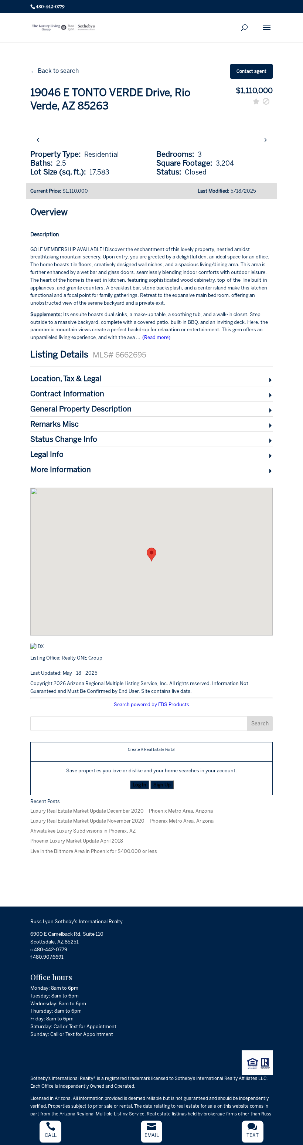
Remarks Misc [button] (54, 424)
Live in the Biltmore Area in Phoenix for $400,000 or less (93, 851)
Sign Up (162, 784)
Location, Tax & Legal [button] (65, 378)
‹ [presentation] (38, 139)
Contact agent (251, 71)
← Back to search (54, 70)
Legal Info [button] (47, 454)
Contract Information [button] (67, 393)
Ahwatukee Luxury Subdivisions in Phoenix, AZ (83, 831)
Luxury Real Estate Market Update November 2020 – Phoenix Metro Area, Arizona (122, 821)
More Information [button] (60, 469)
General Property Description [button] (81, 408)
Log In (139, 784)
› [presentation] (265, 139)
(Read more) (156, 337)
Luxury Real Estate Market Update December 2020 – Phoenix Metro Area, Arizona (121, 811)
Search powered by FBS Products (151, 704)
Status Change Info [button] (63, 439)
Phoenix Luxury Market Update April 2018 (76, 841)
